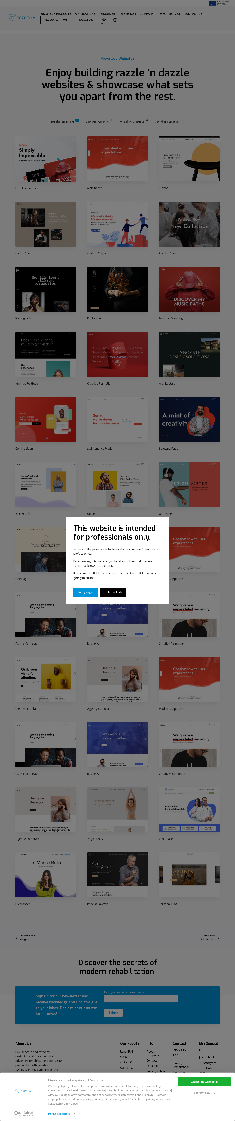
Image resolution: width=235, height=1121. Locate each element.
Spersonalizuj (202, 1092)
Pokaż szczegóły (59, 1113)
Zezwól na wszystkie (204, 1081)
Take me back (113, 592)
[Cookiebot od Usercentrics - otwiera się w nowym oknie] (24, 1114)
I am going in (85, 592)
